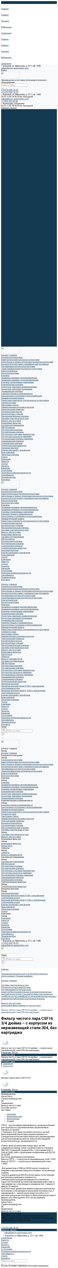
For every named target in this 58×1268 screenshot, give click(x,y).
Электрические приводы (12, 259)
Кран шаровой (7, 176)
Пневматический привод (12, 140)
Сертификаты (7, 196)
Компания (6, 325)
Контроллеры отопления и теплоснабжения (21, 137)
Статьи (4, 185)
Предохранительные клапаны (15, 149)
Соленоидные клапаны (12, 167)
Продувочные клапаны (11, 162)
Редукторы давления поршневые (16, 239)
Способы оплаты (9, 1108)
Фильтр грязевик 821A (11, 280)
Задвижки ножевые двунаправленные (19, 128)
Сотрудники (6, 192)
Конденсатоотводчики (11, 112)
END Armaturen (8, 160)
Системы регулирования (12, 158)
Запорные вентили (10, 171)
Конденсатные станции (12, 146)
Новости (5, 182)
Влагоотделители (9, 121)
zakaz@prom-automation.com (15, 68)
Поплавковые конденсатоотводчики (18, 216)
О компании (6, 1238)
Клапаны (5, 126)
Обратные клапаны (10, 320)
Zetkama (5, 277)
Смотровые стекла (9, 255)
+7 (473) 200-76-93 (9, 943)
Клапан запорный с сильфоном (15, 173)
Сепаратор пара (8, 253)
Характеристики (14, 1116)
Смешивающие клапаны (12, 298)
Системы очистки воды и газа (15, 151)
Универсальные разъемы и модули (17, 257)
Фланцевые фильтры (11, 155)
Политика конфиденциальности (16, 194)
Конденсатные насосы (11, 144)
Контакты (5, 345)
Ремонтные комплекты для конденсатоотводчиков (25, 142)
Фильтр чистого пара (11, 153)
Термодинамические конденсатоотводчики (21, 219)
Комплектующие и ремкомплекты (17, 135)
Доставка (5, 1110)
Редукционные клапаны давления (17, 296)
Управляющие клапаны (12, 241)
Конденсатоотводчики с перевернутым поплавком (25, 119)
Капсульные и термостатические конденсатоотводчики (27, 117)
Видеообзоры (13, 1119)
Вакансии (5, 189)
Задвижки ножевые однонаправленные (19, 130)
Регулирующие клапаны (12, 164)
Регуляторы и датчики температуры (18, 291)
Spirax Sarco (6, 275)
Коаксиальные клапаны (12, 235)
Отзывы (10, 1121)
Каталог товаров (9, 205)
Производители (8, 343)
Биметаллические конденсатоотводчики (20, 115)
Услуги (4, 323)
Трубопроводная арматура (13, 169)
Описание (11, 1114)
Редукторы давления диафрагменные (19, 237)
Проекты (5, 187)
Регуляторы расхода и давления (16, 293)
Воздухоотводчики (10, 124)
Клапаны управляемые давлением (17, 133)
